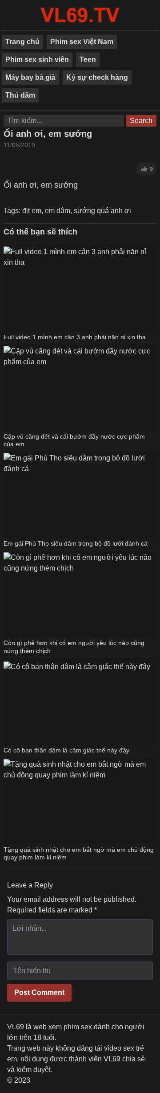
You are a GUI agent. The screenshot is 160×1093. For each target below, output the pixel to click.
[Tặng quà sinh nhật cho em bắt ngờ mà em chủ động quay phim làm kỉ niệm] (80, 801)
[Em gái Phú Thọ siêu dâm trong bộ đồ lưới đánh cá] (80, 495)
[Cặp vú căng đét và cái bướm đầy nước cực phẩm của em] (80, 388)
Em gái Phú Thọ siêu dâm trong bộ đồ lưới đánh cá (76, 543)
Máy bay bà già (30, 77)
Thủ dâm (20, 95)
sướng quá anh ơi (102, 210)
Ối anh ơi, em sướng (48, 134)
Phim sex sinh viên (37, 59)
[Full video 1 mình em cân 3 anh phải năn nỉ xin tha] (80, 288)
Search (141, 120)
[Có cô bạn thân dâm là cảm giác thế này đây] (77, 702)
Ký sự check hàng (97, 77)
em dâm (57, 210)
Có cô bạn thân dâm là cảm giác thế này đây (66, 750)
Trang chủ (22, 41)
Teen (88, 59)
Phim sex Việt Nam (81, 41)
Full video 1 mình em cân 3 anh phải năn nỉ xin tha (75, 337)
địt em (31, 210)
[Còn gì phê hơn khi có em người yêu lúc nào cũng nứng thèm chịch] (80, 594)
